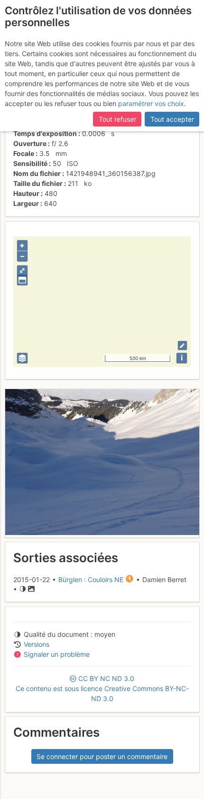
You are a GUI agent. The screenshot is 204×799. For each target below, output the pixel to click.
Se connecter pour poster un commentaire (102, 756)
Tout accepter (172, 119)
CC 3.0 (102, 688)
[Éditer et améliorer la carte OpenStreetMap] (182, 345)
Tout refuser (117, 119)
